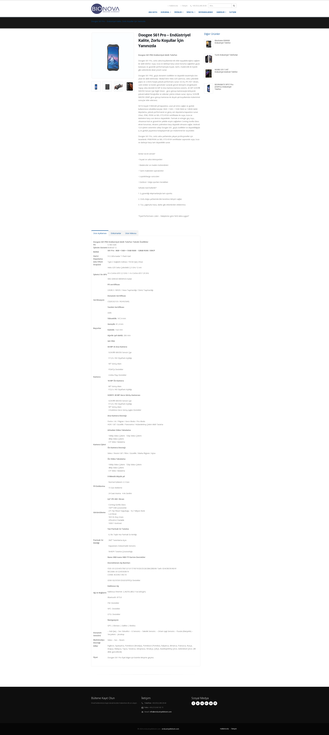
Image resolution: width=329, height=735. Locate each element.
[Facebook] (193, 703)
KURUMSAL (165, 12)
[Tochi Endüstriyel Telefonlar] (208, 58)
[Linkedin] (202, 703)
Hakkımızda (173, 6)
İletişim (185, 6)
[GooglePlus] (206, 703)
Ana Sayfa (153, 12)
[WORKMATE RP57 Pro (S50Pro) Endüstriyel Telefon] (208, 88)
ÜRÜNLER (178, 12)
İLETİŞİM (232, 12)
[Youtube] (211, 703)
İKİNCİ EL (190, 12)
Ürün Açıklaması (100, 233)
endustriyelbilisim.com (170, 729)
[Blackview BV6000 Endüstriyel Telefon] (208, 44)
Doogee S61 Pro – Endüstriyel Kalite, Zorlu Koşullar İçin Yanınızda (118, 21)
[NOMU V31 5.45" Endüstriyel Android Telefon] (208, 73)
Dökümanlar (116, 233)
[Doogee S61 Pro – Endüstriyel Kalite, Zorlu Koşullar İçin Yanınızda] (113, 54)
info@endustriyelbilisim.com (161, 712)
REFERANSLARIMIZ (206, 12)
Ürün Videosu (130, 233)
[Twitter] (198, 703)
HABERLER (221, 12)
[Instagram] (215, 703)
